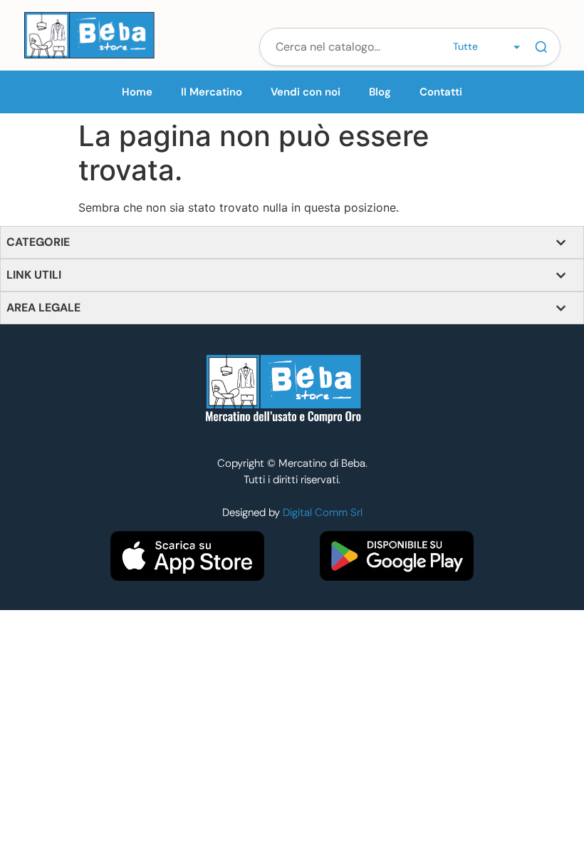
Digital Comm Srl (323, 512)
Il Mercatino (211, 92)
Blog (380, 92)
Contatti (440, 92)
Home (137, 92)
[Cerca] (541, 47)
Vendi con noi (305, 92)
